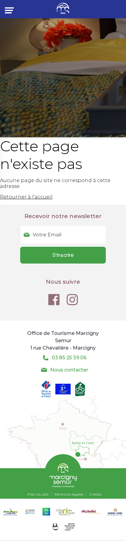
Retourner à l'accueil (26, 197)
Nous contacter (69, 370)
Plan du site (38, 494)
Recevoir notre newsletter (63, 216)
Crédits (95, 494)
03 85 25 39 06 (69, 358)
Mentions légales (68, 494)
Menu (10, 10)
